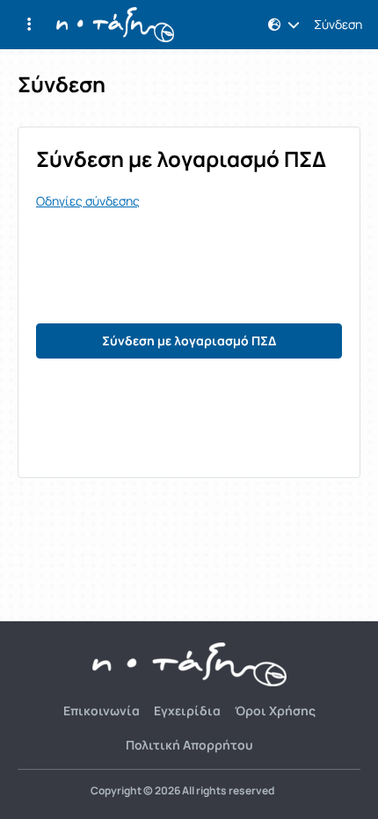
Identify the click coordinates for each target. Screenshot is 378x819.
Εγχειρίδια (187, 710)
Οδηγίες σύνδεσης (88, 201)
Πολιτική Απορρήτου (189, 744)
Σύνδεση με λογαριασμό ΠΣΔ (189, 340)
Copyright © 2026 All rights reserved (182, 791)
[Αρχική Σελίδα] (115, 24)
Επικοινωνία (101, 710)
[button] (29, 24)
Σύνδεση (338, 25)
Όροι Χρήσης (275, 710)
